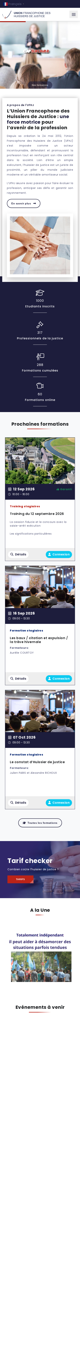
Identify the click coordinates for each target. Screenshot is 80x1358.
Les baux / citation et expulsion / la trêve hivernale (39, 640)
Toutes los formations (42, 822)
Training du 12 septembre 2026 (37, 514)
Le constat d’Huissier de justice (37, 762)
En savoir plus (21, 203)
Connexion (61, 554)
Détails (20, 554)
